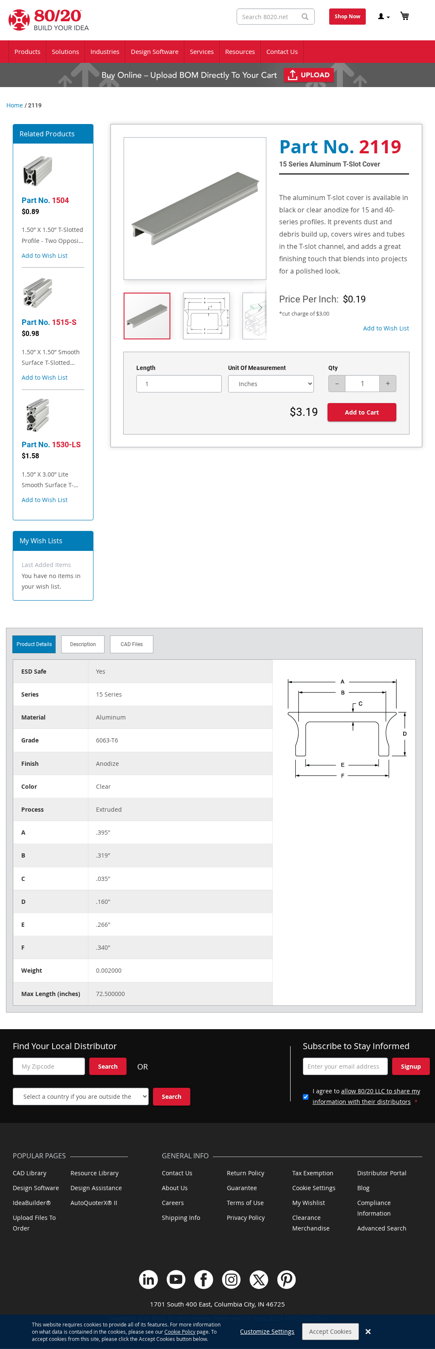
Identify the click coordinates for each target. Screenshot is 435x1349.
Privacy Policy (246, 1218)
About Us (175, 1188)
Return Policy (245, 1173)
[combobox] (276, 16)
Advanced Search (382, 1228)
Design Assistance (96, 1188)
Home (14, 105)
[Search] (305, 17)
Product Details (34, 644)
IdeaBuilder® (32, 1203)
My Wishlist (308, 1203)
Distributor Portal (382, 1173)
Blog (363, 1188)
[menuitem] (27, 51)
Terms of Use (245, 1203)
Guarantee (242, 1188)
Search (108, 1066)
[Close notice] (368, 1331)
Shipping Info (181, 1218)
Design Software (36, 1188)
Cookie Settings (314, 1188)
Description (83, 644)
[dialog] (217, 1332)
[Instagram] (231, 1279)
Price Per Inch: (309, 299)
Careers (173, 1203)
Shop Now (347, 16)
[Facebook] (203, 1279)
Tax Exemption (312, 1173)
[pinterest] (286, 1279)
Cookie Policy (179, 1331)
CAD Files (132, 644)
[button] (45, 255)
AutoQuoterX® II (94, 1203)
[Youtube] (176, 1279)
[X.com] (258, 1279)
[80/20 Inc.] (44, 20)
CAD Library (29, 1173)
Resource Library (95, 1173)
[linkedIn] (148, 1279)
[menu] (217, 51)
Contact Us (177, 1173)
